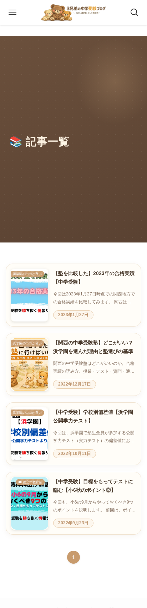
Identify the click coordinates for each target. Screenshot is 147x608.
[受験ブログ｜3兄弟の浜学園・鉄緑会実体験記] (74, 12)
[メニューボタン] (12, 12)
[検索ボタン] (134, 12)
